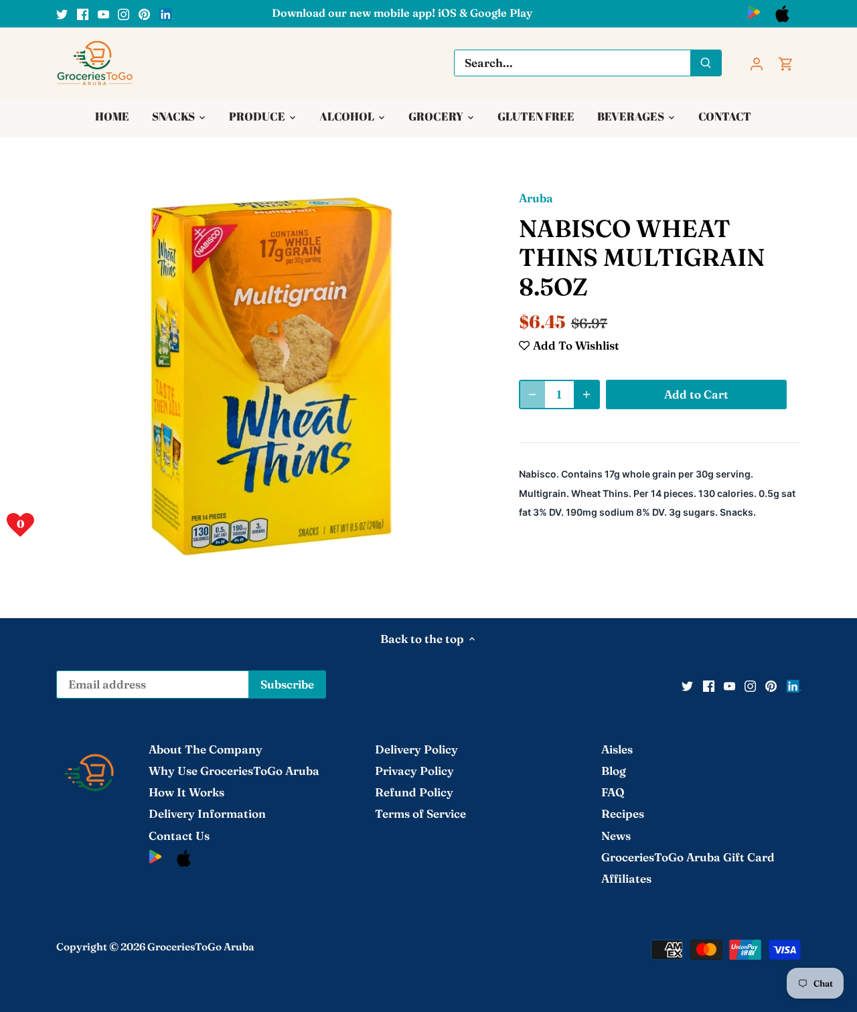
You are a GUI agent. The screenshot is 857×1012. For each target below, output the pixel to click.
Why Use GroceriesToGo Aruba (234, 771)
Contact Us (179, 835)
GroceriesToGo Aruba (200, 946)
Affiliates (626, 878)
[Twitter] (62, 13)
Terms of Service (420, 813)
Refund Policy (414, 792)
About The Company (205, 749)
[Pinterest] (144, 13)
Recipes (622, 813)
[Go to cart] (786, 62)
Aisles (617, 749)
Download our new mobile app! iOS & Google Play (402, 12)
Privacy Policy (414, 771)
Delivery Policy (416, 749)
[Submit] (705, 63)
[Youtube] (103, 13)
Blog (613, 771)
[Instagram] (123, 13)
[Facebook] (82, 13)
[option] (271, 376)
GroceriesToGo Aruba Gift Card (688, 857)
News (616, 835)
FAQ (613, 792)
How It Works (186, 792)
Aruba (536, 198)
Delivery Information (207, 813)
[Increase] (586, 394)
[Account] (756, 62)
